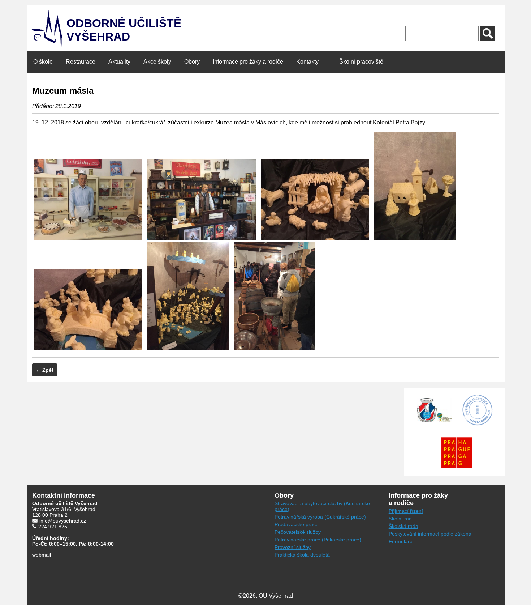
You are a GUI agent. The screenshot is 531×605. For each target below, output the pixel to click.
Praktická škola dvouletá (302, 555)
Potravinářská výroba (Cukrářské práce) (320, 517)
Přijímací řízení (406, 511)
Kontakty (307, 62)
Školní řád (400, 518)
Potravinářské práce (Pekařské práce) (318, 539)
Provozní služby (293, 547)
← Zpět (44, 370)
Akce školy (157, 62)
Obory (192, 62)
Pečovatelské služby (298, 532)
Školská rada (403, 526)
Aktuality (119, 62)
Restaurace (80, 62)
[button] (487, 33)
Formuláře (401, 541)
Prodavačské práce (297, 524)
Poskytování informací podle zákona (430, 534)
